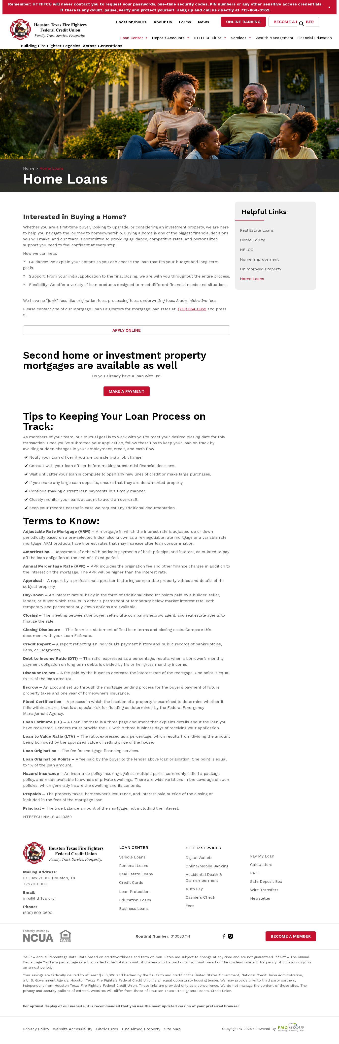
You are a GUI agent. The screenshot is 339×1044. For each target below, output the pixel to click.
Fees (190, 905)
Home (28, 168)
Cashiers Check (200, 897)
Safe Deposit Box (266, 881)
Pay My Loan (262, 856)
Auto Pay (194, 888)
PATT (255, 873)
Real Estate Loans (136, 874)
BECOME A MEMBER (294, 21)
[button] (329, 7)
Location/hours (131, 22)
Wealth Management (274, 38)
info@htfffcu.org (39, 898)
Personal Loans (133, 865)
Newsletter (260, 898)
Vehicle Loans (132, 857)
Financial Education (314, 38)
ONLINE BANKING (243, 21)
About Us (163, 22)
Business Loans (134, 908)
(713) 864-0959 (192, 309)
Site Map (172, 1029)
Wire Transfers (264, 889)
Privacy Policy (36, 1029)
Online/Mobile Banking (207, 866)
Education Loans (135, 900)
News (203, 22)
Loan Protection (134, 891)
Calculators (261, 864)
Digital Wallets (199, 857)
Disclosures (107, 1029)
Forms (185, 22)
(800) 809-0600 (37, 912)
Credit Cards (131, 882)
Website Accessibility (73, 1029)
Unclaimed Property (141, 1029)
